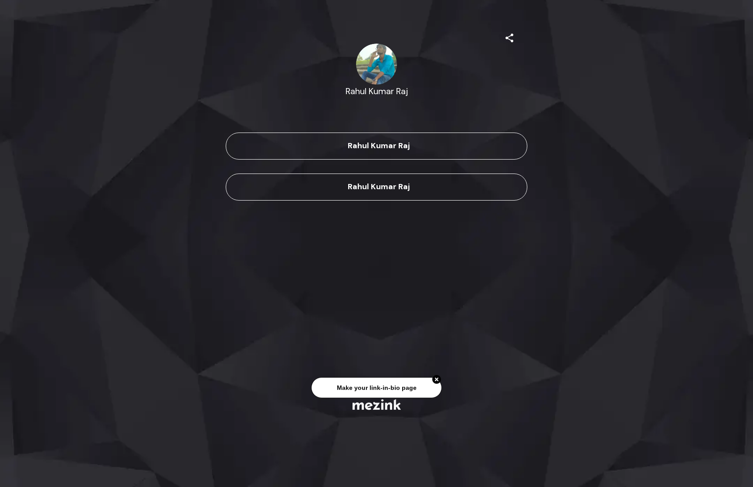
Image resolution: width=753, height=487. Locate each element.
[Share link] (509, 36)
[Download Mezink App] (377, 404)
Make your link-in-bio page (376, 388)
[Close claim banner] (436, 380)
